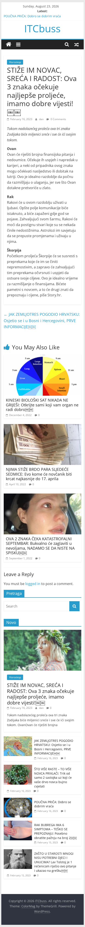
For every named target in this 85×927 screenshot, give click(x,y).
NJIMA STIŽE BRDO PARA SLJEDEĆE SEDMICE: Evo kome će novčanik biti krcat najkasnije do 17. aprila (39, 474)
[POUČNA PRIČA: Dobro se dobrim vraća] (18, 800)
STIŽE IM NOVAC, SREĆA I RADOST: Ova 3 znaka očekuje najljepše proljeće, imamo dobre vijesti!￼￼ (40, 694)
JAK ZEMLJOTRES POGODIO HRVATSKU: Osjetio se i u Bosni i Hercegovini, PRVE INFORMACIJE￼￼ (42, 321)
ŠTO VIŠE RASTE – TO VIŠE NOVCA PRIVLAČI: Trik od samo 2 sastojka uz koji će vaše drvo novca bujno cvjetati (53, 777)
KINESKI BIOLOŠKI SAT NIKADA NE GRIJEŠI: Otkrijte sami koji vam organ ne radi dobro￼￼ (42, 404)
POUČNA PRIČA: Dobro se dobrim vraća (32, 16)
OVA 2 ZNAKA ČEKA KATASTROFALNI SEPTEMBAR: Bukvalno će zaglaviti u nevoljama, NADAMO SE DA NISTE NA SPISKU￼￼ (40, 546)
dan (41, 119)
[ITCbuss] (9, 44)
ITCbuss (42, 28)
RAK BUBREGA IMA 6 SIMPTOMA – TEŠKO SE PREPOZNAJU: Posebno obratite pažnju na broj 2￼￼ (55, 831)
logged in (32, 583)
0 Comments (58, 119)
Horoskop (15, 62)
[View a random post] (76, 44)
